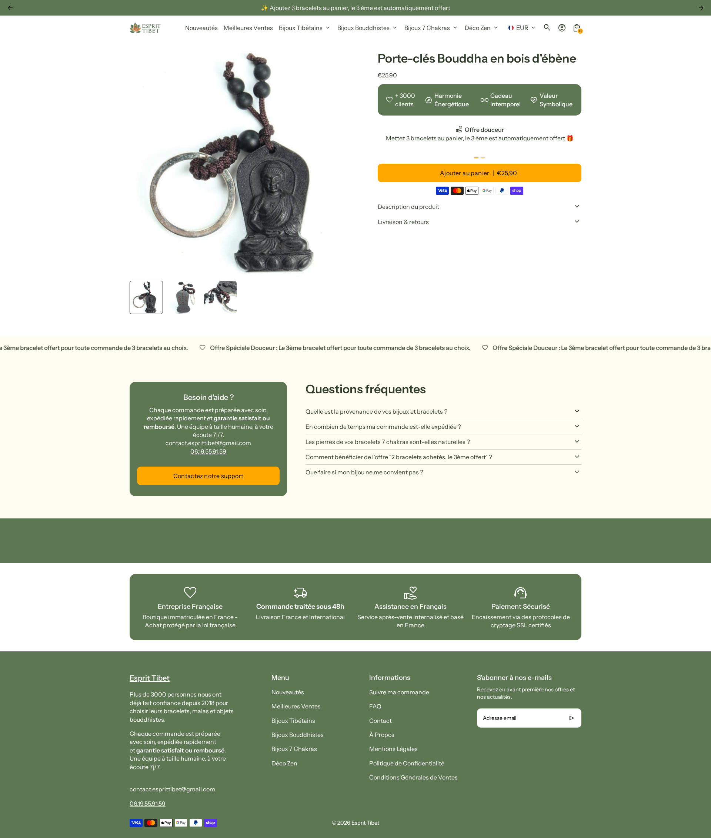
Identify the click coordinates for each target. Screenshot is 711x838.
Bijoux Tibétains (293, 720)
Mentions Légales (393, 748)
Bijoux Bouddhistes (297, 734)
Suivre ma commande (399, 692)
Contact (380, 720)
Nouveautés (287, 692)
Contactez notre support (208, 476)
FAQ (375, 706)
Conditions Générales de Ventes (413, 777)
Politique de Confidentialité (406, 763)
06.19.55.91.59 (208, 451)
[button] (146, 297)
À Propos (381, 734)
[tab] (476, 157)
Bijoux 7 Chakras (294, 748)
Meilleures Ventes (296, 706)
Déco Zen (284, 763)
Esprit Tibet (365, 822)
